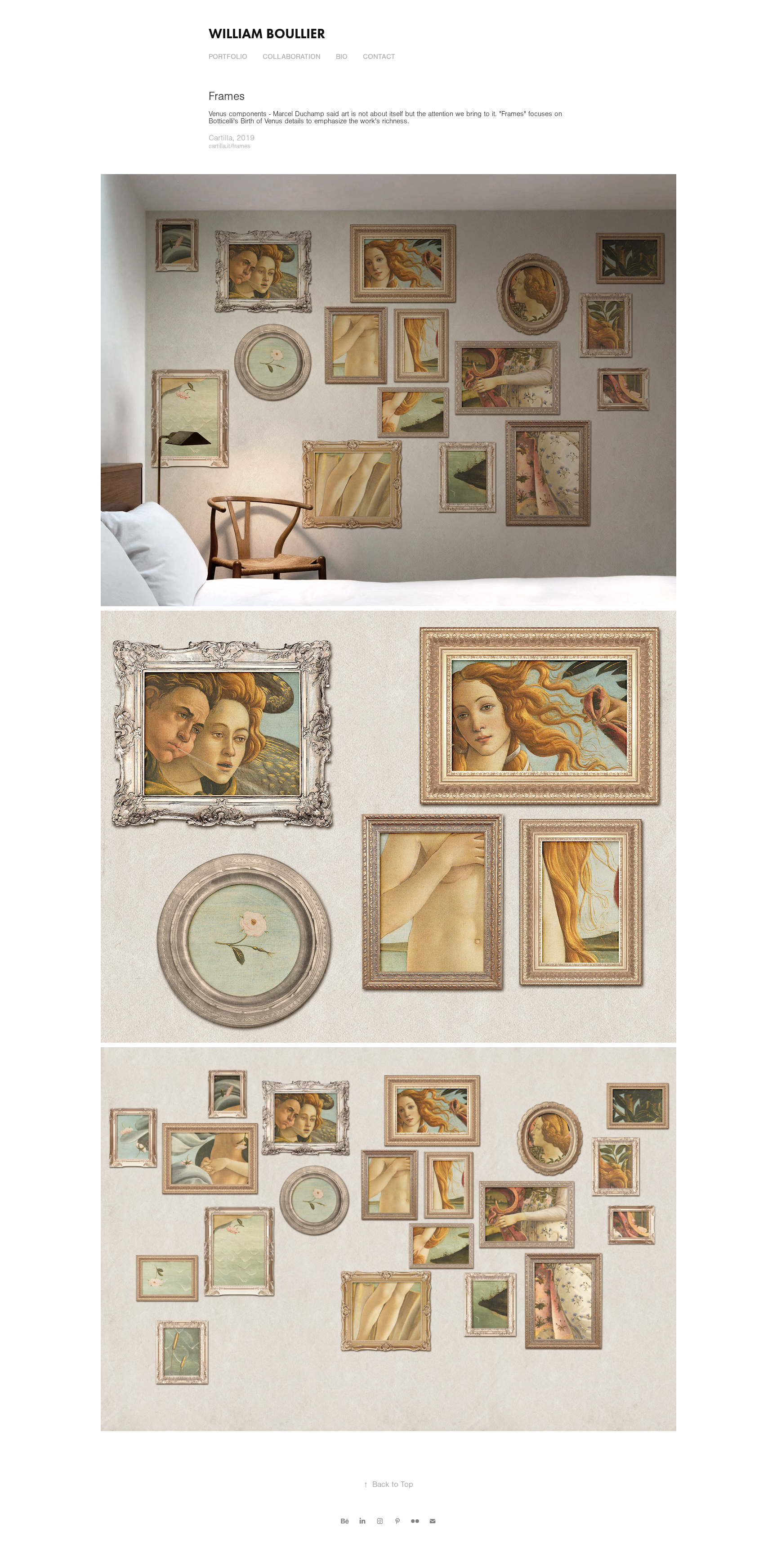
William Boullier (267, 33)
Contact (379, 57)
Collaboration (292, 57)
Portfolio (228, 57)
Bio (342, 57)
